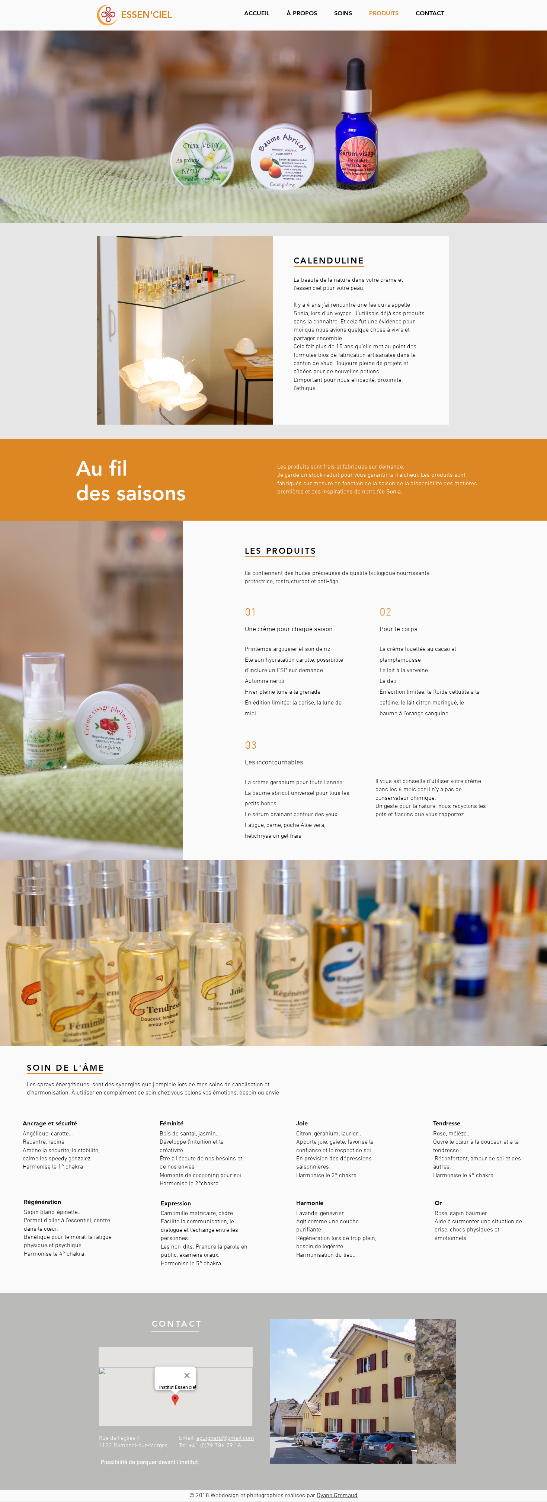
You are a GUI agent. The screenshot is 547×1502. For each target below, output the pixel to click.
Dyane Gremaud (337, 1495)
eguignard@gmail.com (225, 1438)
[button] (346, 13)
